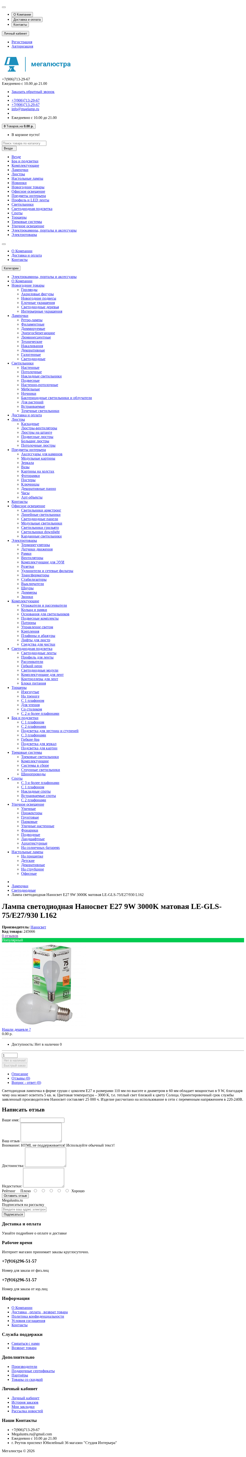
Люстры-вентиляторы (39, 428)
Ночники (28, 393)
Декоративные (33, 350)
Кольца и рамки (34, 610)
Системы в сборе (35, 765)
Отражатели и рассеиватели (44, 605)
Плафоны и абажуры (38, 636)
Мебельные (30, 389)
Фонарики (29, 830)
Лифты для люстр (35, 640)
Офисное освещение (28, 191)
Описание (20, 1074)
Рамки (26, 553)
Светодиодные (33, 359)
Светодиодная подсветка (32, 209)
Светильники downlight (40, 532)
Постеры (28, 480)
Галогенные (31, 354)
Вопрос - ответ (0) (26, 1082)
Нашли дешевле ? (16, 1029)
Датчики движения (37, 549)
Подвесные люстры (37, 437)
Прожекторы (31, 813)
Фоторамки (30, 476)
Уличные (28, 809)
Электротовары (24, 235)
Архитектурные (34, 843)
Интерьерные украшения (41, 311)
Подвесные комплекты (40, 618)
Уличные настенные (37, 826)
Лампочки (20, 170)
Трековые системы (27, 222)
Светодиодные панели (39, 519)
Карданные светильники (41, 536)
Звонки (27, 597)
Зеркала (27, 463)
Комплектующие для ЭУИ (42, 562)
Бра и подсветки (25, 161)
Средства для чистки (38, 644)
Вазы (25, 467)
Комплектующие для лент (42, 675)
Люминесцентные (36, 337)
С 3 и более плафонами (40, 783)
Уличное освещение (28, 226)
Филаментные (32, 324)
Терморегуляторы (35, 545)
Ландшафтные (33, 839)
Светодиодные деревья (40, 307)
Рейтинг (9, 1191)
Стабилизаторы (34, 579)
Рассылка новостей (27, 1411)
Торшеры (19, 217)
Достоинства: (13, 1166)
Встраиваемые (33, 406)
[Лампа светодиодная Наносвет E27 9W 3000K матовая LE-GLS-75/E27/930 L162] (44, 1025)
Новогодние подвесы (38, 298)
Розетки (27, 566)
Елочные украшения (38, 303)
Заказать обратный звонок (33, 92)
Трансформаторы (35, 575)
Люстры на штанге (36, 432)
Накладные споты (36, 791)
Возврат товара (24, 1348)
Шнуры (27, 588)
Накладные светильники (41, 376)
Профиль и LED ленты (30, 200)
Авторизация (22, 46)
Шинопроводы (33, 774)
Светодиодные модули (39, 670)
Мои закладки (23, 1407)
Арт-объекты (32, 497)
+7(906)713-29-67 (26, 100)
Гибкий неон (31, 666)
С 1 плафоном (32, 700)
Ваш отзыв (11, 1141)
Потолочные (31, 372)
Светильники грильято (40, 527)
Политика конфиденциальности (38, 1316)
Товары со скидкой (27, 1379)
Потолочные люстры (38, 445)
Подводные (30, 835)
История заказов (25, 1402)
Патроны (28, 623)
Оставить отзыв (15, 1196)
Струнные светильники (40, 770)
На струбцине (32, 869)
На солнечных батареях (40, 848)
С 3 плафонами (33, 735)
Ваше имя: (10, 1120)
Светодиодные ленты (38, 653)
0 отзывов (10, 936)
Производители (24, 1366)
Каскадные (30, 424)
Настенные (30, 367)
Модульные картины (38, 458)
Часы (25, 493)
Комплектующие (25, 165)
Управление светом (37, 627)
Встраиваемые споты (38, 796)
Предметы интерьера (29, 196)
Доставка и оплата (27, 19)
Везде (16, 157)
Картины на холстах (37, 471)
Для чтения (30, 705)
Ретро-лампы (32, 320)
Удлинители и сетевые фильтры (47, 571)
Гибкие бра (30, 739)
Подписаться (13, 1214)
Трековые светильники (40, 757)
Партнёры (20, 1375)
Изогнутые (30, 692)
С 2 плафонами (33, 726)
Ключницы (30, 484)
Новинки (19, 183)
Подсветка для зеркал (38, 744)
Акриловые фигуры (37, 294)
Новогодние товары (28, 187)
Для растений (32, 402)
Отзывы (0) (21, 1078)
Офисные (29, 873)
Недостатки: (12, 1186)
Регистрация (22, 42)
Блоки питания (33, 683)
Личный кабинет (25, 1398)
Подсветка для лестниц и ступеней (50, 731)
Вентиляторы (32, 558)
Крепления (30, 631)
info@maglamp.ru (25, 109)
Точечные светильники (40, 411)
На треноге (30, 696)
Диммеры (29, 592)
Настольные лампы (27, 178)
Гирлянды (29, 290)
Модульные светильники (41, 523)
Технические (31, 342)
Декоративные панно (38, 489)
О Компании (22, 14)
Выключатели (32, 584)
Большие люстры (35, 441)
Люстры (18, 174)
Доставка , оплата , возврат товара (40, 1312)
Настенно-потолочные (39, 385)
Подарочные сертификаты (33, 1371)
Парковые (29, 822)
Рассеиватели (32, 662)
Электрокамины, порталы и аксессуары (44, 230)
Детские (28, 860)
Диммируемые (33, 329)
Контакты (20, 24)
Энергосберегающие (38, 333)
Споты (17, 213)
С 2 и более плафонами (40, 713)
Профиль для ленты (37, 657)
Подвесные (30, 380)
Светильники (23, 204)
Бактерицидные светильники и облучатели (56, 398)
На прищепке (32, 856)
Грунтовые (30, 817)
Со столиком (31, 709)
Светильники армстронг (41, 510)
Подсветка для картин (39, 748)
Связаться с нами (26, 1343)
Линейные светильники (41, 514)
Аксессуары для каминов (41, 454)
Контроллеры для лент (39, 679)
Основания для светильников (45, 614)
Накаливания (32, 346)
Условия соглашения (28, 1321)
